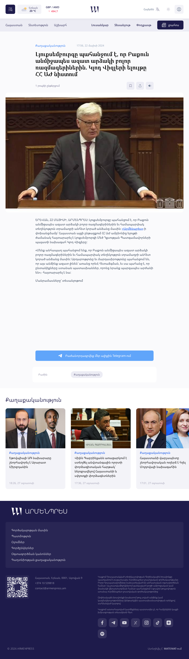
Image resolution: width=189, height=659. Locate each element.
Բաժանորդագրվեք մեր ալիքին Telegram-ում (98, 356)
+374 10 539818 (44, 583)
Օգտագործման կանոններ (31, 554)
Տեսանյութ (122, 25)
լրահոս (173, 25)
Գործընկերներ (22, 548)
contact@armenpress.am (50, 588)
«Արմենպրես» (132, 229)
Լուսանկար (100, 25)
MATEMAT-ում (173, 648)
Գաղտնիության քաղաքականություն (38, 560)
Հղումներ (18, 542)
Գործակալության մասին (29, 530)
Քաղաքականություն (87, 374)
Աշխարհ (60, 25)
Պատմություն (21, 536)
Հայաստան (14, 25)
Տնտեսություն (38, 25)
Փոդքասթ (143, 25)
